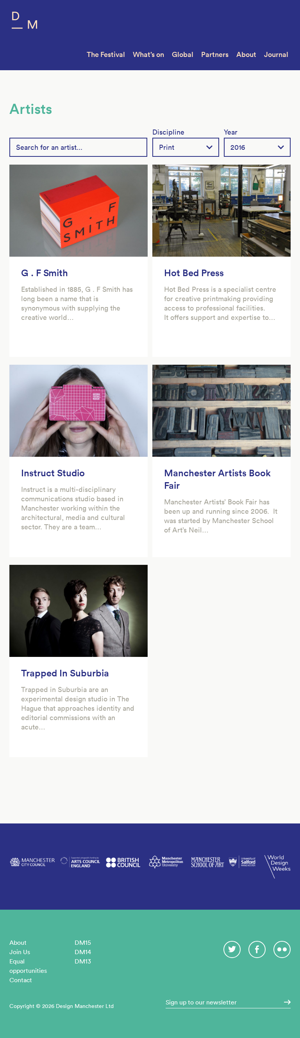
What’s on (148, 54)
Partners (215, 54)
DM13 (83, 961)
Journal (276, 54)
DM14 (83, 952)
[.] (285, 1002)
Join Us (19, 952)
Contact (20, 980)
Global (182, 54)
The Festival (106, 54)
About (246, 54)
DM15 (83, 942)
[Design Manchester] (24, 22)
